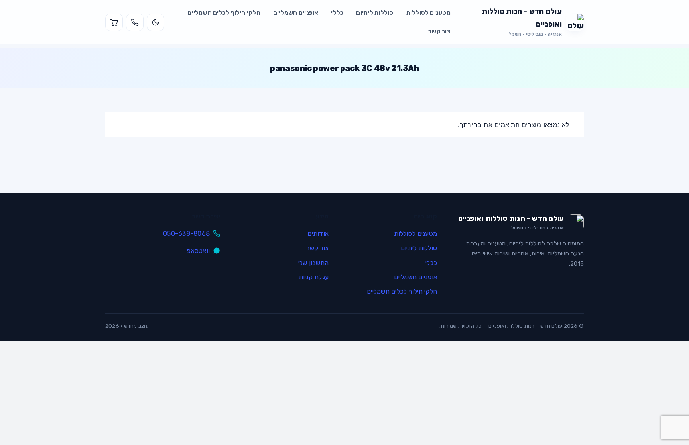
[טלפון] (135, 22)
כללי (337, 12)
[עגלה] (114, 22)
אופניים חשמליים (296, 12)
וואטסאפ (198, 251)
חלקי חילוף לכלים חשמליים (223, 12)
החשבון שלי (313, 263)
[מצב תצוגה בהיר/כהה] (155, 22)
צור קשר (439, 31)
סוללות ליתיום (374, 12)
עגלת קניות (314, 277)
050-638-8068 (186, 233)
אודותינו (318, 233)
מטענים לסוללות (428, 12)
